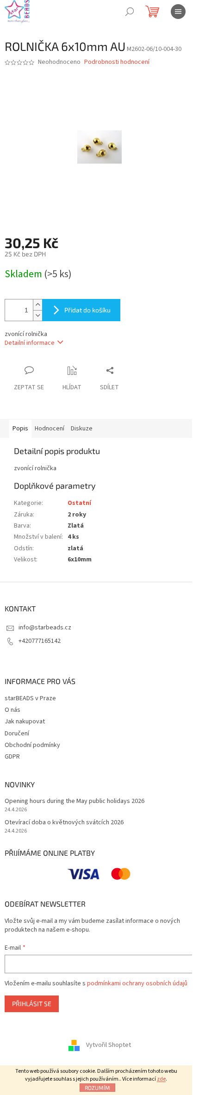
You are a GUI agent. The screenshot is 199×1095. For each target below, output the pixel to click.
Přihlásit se (31, 1004)
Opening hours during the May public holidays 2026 (74, 801)
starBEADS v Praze (30, 698)
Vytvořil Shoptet (108, 1045)
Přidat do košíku (87, 310)
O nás (12, 710)
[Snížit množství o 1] (37, 315)
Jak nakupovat (25, 721)
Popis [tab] (20, 428)
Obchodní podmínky (32, 745)
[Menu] (178, 11)
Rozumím (97, 1087)
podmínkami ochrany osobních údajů (137, 983)
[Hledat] (129, 11)
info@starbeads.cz (45, 627)
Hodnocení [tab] (49, 428)
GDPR (12, 756)
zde (161, 1079)
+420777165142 (40, 641)
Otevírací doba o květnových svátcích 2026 (64, 822)
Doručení (17, 733)
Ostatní (79, 503)
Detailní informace (30, 343)
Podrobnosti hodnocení (116, 62)
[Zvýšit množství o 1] (37, 304)
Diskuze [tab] (82, 428)
